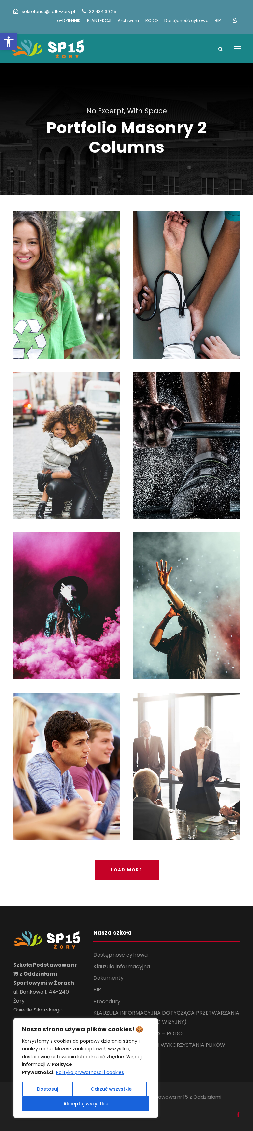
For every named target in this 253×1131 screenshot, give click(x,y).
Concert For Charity (187, 597)
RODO (151, 20)
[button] (8, 41)
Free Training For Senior (186, 436)
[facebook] (238, 1115)
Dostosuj (47, 1089)
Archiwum (128, 20)
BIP (218, 20)
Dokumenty (108, 978)
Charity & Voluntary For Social (66, 275)
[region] (85, 1068)
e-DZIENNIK (69, 20)
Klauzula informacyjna (121, 966)
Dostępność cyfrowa (186, 20)
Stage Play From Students (67, 596)
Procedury (106, 1001)
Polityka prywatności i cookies (90, 1072)
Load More (126, 870)
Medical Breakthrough (187, 276)
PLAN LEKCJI (99, 20)
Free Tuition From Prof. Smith (66, 757)
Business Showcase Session (186, 757)
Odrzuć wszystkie (111, 1089)
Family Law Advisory (66, 436)
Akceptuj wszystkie (85, 1103)
